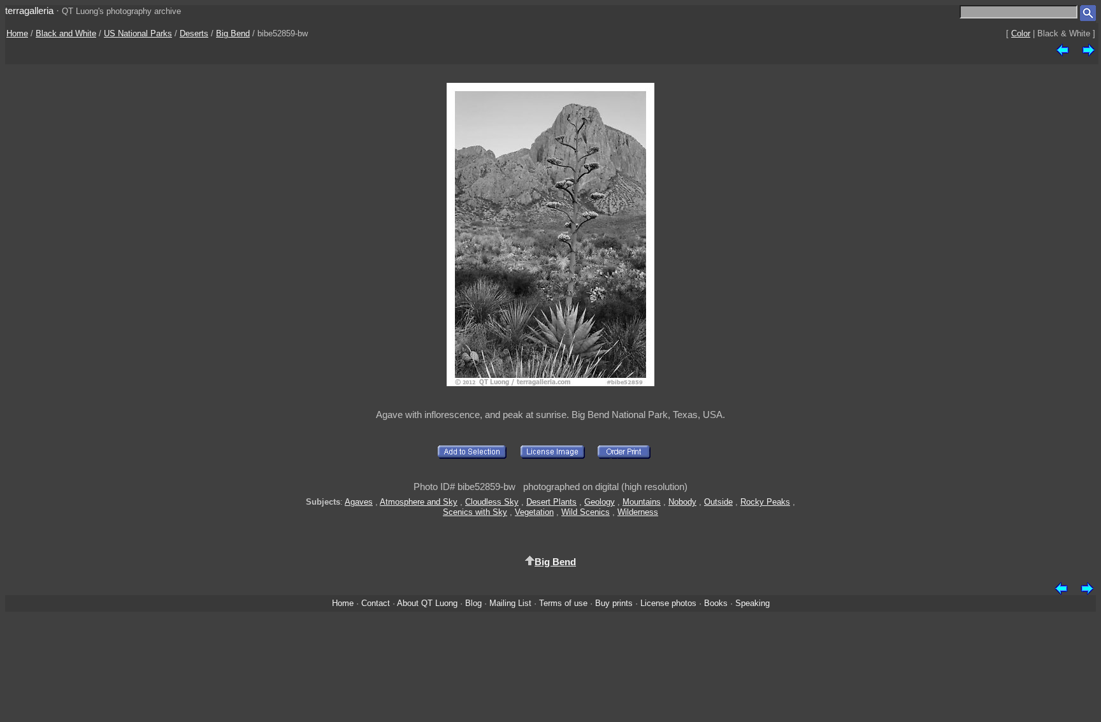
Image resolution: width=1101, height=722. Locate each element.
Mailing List (510, 603)
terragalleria (29, 10)
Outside (718, 502)
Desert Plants (551, 502)
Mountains (641, 502)
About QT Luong (427, 603)
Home (17, 33)
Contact (375, 603)
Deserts (194, 33)
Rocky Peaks (765, 502)
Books (716, 603)
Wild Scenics (585, 512)
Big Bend (233, 33)
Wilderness (637, 512)
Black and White (66, 33)
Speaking (752, 603)
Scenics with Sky (475, 512)
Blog (473, 603)
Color (1020, 33)
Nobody (682, 502)
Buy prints (614, 603)
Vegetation (534, 512)
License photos (668, 603)
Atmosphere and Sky (418, 502)
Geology (599, 502)
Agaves (359, 502)
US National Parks (138, 33)
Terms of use (563, 603)
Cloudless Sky (492, 502)
